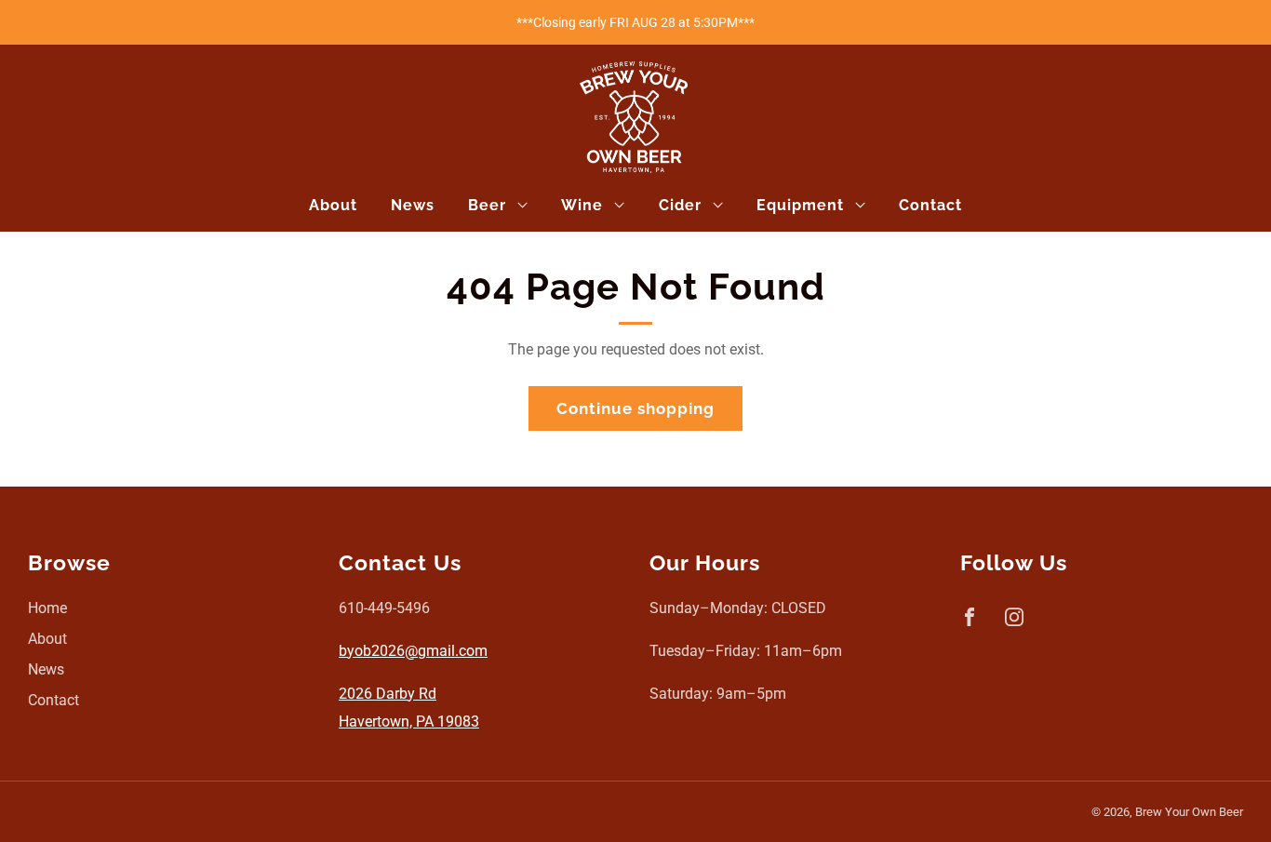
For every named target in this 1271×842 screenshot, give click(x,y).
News (413, 205)
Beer (487, 205)
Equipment (800, 205)
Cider (680, 205)
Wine (582, 205)
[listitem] (635, 22)
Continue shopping (635, 408)
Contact (930, 205)
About (333, 205)
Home (47, 608)
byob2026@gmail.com (413, 651)
